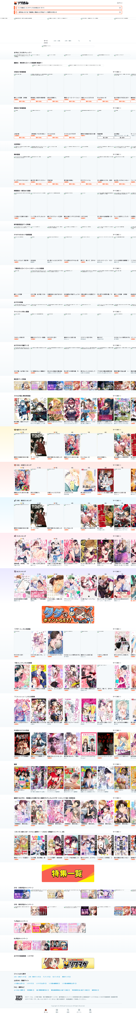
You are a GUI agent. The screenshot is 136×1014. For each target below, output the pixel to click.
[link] (39, 55)
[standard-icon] (120, 8)
